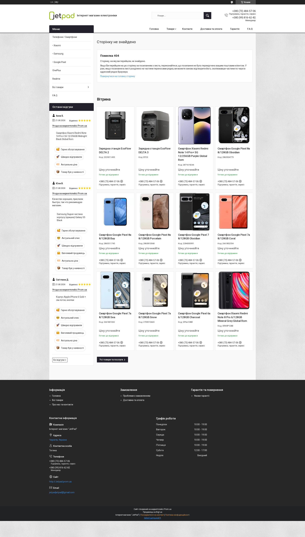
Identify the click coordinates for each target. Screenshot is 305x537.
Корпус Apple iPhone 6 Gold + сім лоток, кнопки (71, 298)
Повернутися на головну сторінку (117, 76)
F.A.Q (250, 29)
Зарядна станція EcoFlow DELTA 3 (154, 150)
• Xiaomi (56, 45)
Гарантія (234, 29)
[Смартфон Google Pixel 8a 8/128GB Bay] (115, 212)
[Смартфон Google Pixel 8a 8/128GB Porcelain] (155, 212)
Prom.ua (167, 509)
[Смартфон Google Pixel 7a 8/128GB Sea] (115, 290)
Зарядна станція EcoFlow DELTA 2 (115, 150)
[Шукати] (207, 15)
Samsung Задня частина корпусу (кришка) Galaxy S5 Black (71, 217)
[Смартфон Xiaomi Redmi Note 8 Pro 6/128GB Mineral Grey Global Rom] (234, 290)
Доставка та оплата (211, 29)
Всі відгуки (58, 360)
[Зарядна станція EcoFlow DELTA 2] (115, 125)
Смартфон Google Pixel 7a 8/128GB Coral (234, 236)
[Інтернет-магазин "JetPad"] (62, 16)
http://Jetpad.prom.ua (60, 481)
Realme (56, 79)
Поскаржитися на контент (152, 515)
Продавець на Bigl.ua (152, 512)
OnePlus (56, 70)
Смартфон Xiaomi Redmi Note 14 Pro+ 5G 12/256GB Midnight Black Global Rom (71, 136)
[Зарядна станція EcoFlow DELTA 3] (155, 125)
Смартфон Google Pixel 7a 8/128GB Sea (115, 315)
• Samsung (57, 53)
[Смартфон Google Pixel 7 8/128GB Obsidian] (194, 212)
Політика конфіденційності (177, 515)
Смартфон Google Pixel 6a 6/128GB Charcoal (194, 315)
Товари (170, 29)
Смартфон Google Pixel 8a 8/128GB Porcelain (155, 236)
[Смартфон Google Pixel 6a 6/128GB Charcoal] (194, 290)
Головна (154, 29)
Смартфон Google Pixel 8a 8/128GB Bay (115, 236)
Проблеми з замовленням (136, 396)
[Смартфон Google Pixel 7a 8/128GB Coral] (234, 212)
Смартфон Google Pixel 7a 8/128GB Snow (155, 315)
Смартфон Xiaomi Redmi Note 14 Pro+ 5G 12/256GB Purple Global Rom (193, 154)
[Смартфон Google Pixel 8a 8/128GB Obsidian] (234, 125)
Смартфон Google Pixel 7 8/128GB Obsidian (193, 236)
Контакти (187, 29)
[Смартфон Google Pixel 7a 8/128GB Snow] (155, 290)
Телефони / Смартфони (64, 37)
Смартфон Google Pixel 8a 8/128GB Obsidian (234, 150)
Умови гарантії (201, 396)
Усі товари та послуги (111, 359)
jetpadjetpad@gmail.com (62, 492)
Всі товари (57, 87)
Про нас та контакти (62, 404)
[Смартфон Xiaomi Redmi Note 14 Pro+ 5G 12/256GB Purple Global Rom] (194, 125)
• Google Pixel (59, 62)
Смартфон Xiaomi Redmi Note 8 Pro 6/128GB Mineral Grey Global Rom (233, 317)
